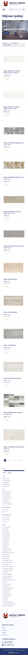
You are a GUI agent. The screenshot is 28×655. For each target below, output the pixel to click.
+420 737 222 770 (8, 642)
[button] (4, 9)
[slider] (3, 470)
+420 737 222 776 (8, 641)
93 (15, 460)
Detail (6, 33)
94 (17, 460)
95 (20, 460)
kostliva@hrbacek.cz (9, 645)
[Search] (23, 9)
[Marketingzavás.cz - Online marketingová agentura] (14, 653)
